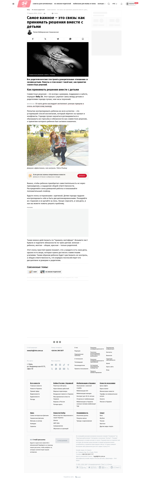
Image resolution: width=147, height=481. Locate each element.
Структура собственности (110, 359)
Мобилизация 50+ (82, 391)
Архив (108, 363)
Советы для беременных (42, 4)
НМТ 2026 (56, 423)
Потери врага (57, 404)
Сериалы (33, 426)
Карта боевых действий (61, 388)
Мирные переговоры (60, 391)
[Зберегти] (82, 39)
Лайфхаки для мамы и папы (84, 4)
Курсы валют (104, 388)
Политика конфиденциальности (97, 348)
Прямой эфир (34, 391)
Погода (32, 399)
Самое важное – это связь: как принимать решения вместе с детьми (67, 9)
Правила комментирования (96, 372)
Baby (28, 9)
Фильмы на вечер (36, 421)
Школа (55, 420)
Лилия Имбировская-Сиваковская (46, 32)
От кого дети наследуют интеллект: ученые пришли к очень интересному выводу (55, 104)
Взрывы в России (59, 402)
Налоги (102, 399)
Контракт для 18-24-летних (85, 396)
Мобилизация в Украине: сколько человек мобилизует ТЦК (86, 404)
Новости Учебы (59, 413)
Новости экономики (107, 383)
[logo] (24, 4)
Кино (32, 413)
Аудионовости (35, 397)
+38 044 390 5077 (57, 351)
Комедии (33, 423)
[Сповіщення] (121, 3)
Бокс (101, 415)
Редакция (77, 351)
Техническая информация (110, 348)
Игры (107, 370)
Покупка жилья (82, 418)
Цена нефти (104, 386)
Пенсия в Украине (106, 402)
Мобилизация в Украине (86, 383)
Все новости (35, 383)
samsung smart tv (115, 467)
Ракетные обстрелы (59, 386)
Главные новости (36, 386)
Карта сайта (110, 366)
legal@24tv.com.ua (99, 456)
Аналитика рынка (82, 415)
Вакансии (109, 355)
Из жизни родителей (62, 4)
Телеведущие (78, 362)
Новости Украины (36, 388)
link (52, 365)
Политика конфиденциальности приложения (97, 361)
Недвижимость (82, 413)
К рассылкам (62, 440)
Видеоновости (35, 394)
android (81, 467)
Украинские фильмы (37, 418)
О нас (76, 347)
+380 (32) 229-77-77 (87, 454)
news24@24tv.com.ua (35, 351)
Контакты (109, 352)
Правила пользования (81, 368)
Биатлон (102, 423)
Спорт (102, 413)
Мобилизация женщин (84, 393)
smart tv (103, 467)
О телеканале (78, 359)
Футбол (102, 418)
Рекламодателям (79, 365)
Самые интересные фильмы (39, 415)
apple (92, 467)
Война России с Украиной (63, 383)
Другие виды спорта (106, 426)
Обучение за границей (60, 428)
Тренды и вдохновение (84, 421)
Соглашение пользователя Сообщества (94, 367)
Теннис (102, 421)
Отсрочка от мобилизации (85, 399)
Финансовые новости (107, 391)
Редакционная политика (78, 355)
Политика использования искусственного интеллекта (95, 354)
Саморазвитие (58, 426)
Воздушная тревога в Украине (63, 394)
